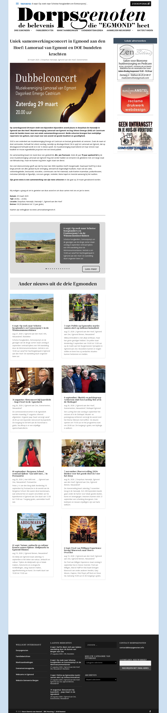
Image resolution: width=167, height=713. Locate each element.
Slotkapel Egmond (93, 408)
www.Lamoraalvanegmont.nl (43, 210)
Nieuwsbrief (17, 336)
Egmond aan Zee (31, 405)
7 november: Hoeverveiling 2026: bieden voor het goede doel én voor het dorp (82, 473)
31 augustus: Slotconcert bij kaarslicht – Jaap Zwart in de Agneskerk (31, 400)
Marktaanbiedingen (67, 30)
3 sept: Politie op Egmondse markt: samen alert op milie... (58, 3)
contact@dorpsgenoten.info (132, 647)
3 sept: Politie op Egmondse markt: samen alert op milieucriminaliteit (82, 326)
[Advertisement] (60, 606)
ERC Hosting (49, 711)
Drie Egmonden (22, 30)
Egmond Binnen (31, 553)
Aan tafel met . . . (31, 479)
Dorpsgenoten (22, 650)
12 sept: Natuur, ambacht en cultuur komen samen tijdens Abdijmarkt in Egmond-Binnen (30, 547)
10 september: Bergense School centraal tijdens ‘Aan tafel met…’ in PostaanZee (30, 473)
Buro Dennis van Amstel (32, 711)
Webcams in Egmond (25, 674)
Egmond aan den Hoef (67, 60)
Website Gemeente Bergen (27, 680)
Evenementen (82, 60)
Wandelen (27, 336)
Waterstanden (145, 30)
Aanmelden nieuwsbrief (119, 30)
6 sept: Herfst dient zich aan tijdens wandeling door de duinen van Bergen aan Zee (65, 649)
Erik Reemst (61, 711)
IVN (44, 334)
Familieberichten (44, 30)
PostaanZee (31, 482)
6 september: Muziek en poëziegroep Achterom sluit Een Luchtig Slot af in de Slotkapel (82, 399)
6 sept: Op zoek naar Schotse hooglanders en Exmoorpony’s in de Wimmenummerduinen (80, 232)
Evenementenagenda (92, 30)
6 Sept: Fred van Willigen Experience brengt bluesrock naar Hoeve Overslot (82, 550)
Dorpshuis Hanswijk (49, 60)
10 (64, 268)
